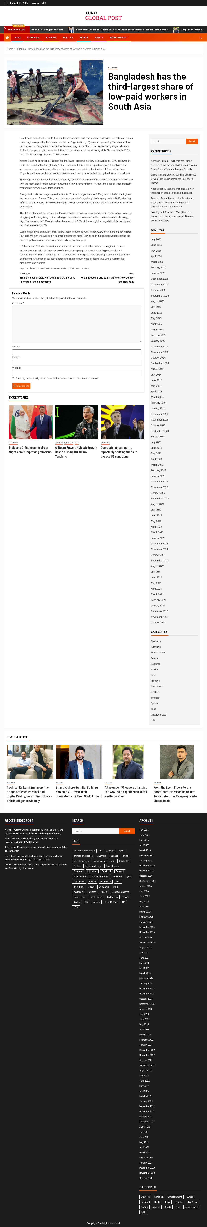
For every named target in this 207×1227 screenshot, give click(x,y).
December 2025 (159, 278)
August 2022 (157, 504)
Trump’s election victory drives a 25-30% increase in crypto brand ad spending (47, 277)
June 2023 (156, 447)
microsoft (78, 892)
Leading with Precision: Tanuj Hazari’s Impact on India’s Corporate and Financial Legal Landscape (172, 216)
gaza (129, 876)
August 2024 (157, 368)
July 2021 (156, 571)
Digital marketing (93, 866)
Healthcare (105, 881)
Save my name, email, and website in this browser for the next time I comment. (57, 378)
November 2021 (159, 549)
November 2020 (159, 617)
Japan (91, 887)
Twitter (77, 902)
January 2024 (158, 408)
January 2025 (158, 340)
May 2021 (156, 583)
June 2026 (156, 245)
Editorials (33, 37)
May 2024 (156, 385)
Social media (80, 897)
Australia (101, 856)
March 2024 (157, 397)
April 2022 (156, 526)
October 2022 (158, 493)
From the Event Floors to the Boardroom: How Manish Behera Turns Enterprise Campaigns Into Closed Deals (172, 202)
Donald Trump (113, 866)
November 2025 (159, 284)
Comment (18, 303)
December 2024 (159, 346)
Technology (112, 897)
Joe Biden (104, 887)
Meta (115, 887)
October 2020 (158, 622)
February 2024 (158, 402)
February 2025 (158, 335)
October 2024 (158, 357)
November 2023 (159, 419)
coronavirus (99, 861)
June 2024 (156, 380)
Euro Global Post (100, 876)
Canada (114, 856)
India (153, 675)
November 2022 (159, 487)
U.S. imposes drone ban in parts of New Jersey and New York (107, 277)
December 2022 (159, 481)
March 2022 (157, 532)
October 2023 (158, 425)
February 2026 (158, 267)
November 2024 (159, 352)
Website (16, 367)
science (155, 697)
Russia (104, 892)
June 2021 (156, 577)
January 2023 (158, 476)
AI (101, 851)
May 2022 (156, 521)
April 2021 (156, 588)
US (123, 902)
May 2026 (156, 250)
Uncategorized (158, 714)
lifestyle (155, 680)
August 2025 (157, 301)
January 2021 (158, 605)
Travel (126, 897)
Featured (155, 664)
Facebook (117, 876)
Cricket (77, 866)
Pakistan (92, 892)
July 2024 (156, 374)
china (125, 856)
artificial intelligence (83, 856)
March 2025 (157, 329)
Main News (157, 686)
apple (122, 851)
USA (44, 3)
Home (17, 37)
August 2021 (157, 566)
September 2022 (160, 498)
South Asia (74, 268)
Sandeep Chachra (120, 892)
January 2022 (158, 538)
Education (92, 871)
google (92, 881)
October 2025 (158, 290)
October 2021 (158, 555)
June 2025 (156, 312)
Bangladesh (31, 268)
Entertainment (119, 37)
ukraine (96, 902)
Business (51, 37)
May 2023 (156, 453)
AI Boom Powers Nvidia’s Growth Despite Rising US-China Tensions (76, 452)
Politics (68, 37)
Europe (35, 3)
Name (16, 346)
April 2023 (156, 459)
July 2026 (156, 239)
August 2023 (157, 436)
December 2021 (159, 543)
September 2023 (160, 431)
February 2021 (158, 600)
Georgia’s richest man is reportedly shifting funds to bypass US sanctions (119, 452)
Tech (77, 443)
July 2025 (156, 306)
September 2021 (160, 560)
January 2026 (158, 273)
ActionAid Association (84, 851)
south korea (96, 897)
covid (111, 861)
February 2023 (158, 470)
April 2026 (156, 256)
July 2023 (156, 442)
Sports (84, 37)
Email (16, 357)
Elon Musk (106, 871)
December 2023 (159, 414)
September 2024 (160, 363)
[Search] (200, 37)
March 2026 (157, 261)
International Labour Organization (53, 268)
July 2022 (156, 509)
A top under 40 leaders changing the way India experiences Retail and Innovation (126, 791)
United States (111, 902)
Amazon (110, 851)
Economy (78, 871)
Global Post (79, 881)
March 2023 (157, 464)
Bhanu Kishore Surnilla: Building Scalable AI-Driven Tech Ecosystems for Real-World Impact (91, 29)
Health (99, 37)
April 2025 (156, 323)
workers (85, 268)
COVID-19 (123, 861)
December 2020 (159, 611)
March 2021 (157, 594)
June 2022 (156, 515)
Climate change (81, 861)
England (120, 871)
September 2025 (160, 295)
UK (86, 902)
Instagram (79, 887)
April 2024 (156, 391)
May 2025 (156, 318)
